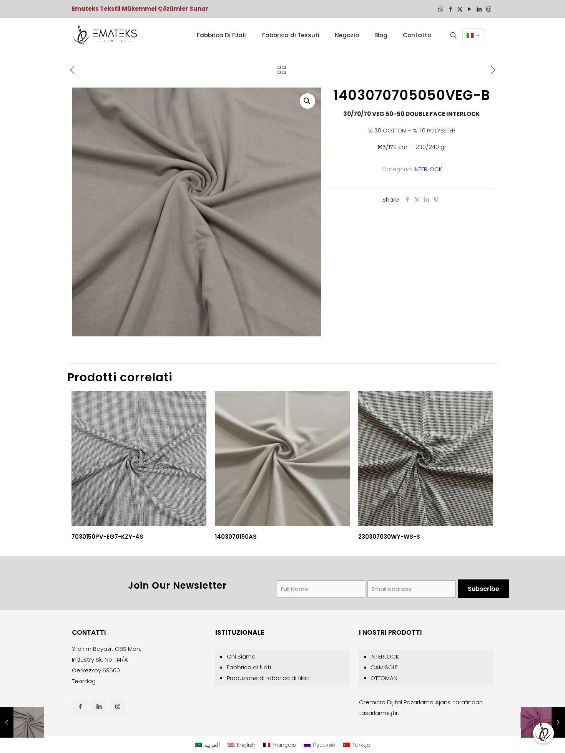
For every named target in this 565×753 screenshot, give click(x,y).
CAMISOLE (384, 667)
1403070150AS (236, 537)
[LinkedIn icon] (479, 9)
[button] (307, 101)
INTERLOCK (428, 169)
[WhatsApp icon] (441, 9)
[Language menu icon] (473, 35)
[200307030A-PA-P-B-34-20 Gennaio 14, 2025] (22, 722)
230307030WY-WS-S (389, 537)
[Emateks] (106, 35)
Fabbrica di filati (249, 667)
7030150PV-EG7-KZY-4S (107, 537)
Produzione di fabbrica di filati (268, 678)
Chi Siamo (241, 656)
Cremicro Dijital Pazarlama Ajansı (405, 702)
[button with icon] (80, 706)
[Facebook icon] (450, 9)
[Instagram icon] (489, 9)
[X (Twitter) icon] (460, 9)
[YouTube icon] (469, 9)
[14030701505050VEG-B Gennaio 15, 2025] (543, 722)
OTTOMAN (384, 678)
